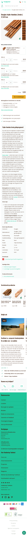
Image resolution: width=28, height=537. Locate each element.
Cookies (13, 525)
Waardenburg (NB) (5, 445)
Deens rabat (5, 155)
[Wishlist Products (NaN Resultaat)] (22, 2)
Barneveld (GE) (4, 434)
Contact (13, 531)
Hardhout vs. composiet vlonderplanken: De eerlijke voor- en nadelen (12, 339)
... (1, 9)
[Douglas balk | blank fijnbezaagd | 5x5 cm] (17, 294)
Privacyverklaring (13, 520)
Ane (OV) (3, 435)
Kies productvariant (6, 44)
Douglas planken (7, 9)
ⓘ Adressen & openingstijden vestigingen (12, 448)
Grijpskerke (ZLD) (5, 443)
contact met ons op (11, 221)
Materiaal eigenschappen (10, 267)
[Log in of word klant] (20, 2)
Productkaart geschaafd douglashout (13, 259)
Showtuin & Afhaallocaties (8, 432)
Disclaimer (13, 523)
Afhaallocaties (5, 442)
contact (16, 197)
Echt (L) (3, 437)
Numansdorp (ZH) (5, 438)
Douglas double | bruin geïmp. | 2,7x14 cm (6, 302)
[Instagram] (5, 497)
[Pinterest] (12, 497)
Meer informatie (5, 65)
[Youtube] (9, 497)
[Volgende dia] (24, 297)
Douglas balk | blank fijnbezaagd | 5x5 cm (16, 302)
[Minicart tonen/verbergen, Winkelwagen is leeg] (25, 2)
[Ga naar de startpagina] (6, 2)
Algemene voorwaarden (13, 528)
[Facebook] (2, 497)
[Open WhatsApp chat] (24, 533)
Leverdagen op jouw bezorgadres (12, 269)
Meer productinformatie (7, 110)
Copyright (13, 533)
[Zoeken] (24, 5)
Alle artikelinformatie (9, 276)
